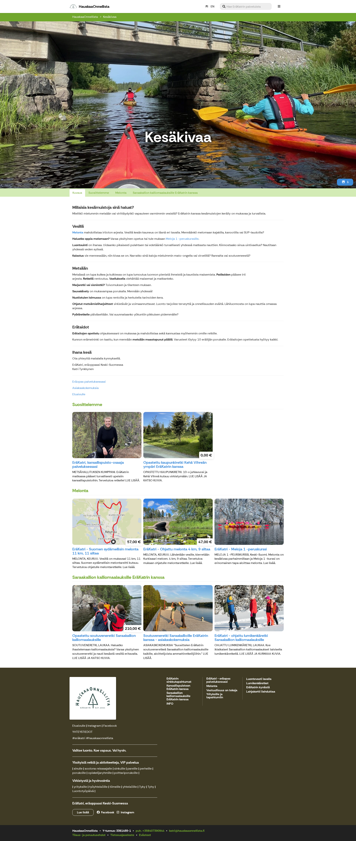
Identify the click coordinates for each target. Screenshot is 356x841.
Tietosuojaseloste (122, 835)
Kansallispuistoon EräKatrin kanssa (178, 687)
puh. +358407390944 (150, 831)
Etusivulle (78, 394)
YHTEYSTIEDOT (82, 732)
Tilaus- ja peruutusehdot (89, 835)
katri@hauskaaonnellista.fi (187, 831)
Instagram (94, 726)
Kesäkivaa (109, 17)
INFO (170, 704)
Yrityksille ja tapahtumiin (214, 696)
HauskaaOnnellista (85, 17)
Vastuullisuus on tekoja (221, 690)
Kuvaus (77, 193)
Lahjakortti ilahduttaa (260, 691)
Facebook (110, 726)
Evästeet (145, 835)
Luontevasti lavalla (258, 679)
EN (212, 6)
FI (207, 6)
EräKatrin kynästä (258, 687)
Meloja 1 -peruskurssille (182, 239)
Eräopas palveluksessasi (89, 382)
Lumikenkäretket (257, 683)
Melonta (120, 193)
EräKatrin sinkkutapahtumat (179, 680)
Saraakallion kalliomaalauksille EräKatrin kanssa (165, 193)
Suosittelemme (98, 193)
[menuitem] (246, 6)
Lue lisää (83, 812)
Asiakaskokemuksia (85, 388)
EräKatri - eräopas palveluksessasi (218, 680)
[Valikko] (279, 6)
